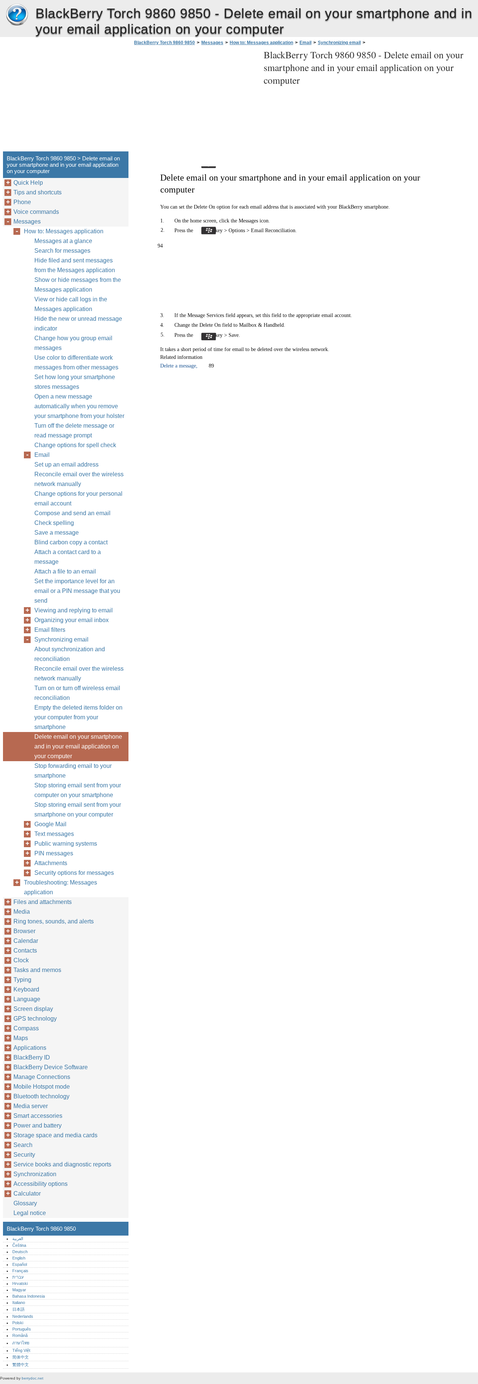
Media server (30, 1106)
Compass (26, 1028)
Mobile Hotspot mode (41, 1086)
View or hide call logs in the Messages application (70, 304)
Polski (17, 1322)
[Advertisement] (195, 100)
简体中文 (20, 1357)
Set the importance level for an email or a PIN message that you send (77, 591)
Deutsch (20, 1251)
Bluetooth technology (41, 1096)
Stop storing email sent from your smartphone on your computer (77, 810)
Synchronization (34, 1174)
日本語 (18, 1309)
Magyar (19, 1290)
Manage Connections (41, 1077)
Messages (212, 42)
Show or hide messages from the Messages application (77, 285)
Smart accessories (37, 1116)
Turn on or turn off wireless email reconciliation (77, 693)
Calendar (25, 941)
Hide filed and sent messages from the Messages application (74, 265)
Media (21, 911)
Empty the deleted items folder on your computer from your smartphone (78, 717)
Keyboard (26, 989)
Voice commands (36, 212)
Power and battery (37, 1125)
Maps (20, 1038)
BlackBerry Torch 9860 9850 (17, 15)
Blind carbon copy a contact (71, 542)
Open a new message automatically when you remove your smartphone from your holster (79, 406)
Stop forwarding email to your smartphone (73, 771)
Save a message (56, 532)
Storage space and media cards (55, 1135)
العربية (17, 1238)
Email (305, 42)
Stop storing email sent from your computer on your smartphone (77, 790)
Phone (22, 202)
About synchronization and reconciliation (69, 654)
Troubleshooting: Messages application (60, 887)
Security (24, 1154)
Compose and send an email (72, 513)
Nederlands (22, 1316)
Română (20, 1335)
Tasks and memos (37, 970)
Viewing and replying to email (73, 610)
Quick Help (28, 182)
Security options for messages (74, 873)
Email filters (49, 630)
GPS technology (35, 1018)
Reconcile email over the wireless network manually (79, 479)
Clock (21, 960)
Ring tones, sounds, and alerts (53, 921)
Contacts (25, 950)
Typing (22, 980)
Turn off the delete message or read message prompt (74, 430)
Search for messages (62, 250)
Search (22, 1145)
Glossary (25, 1203)
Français (20, 1270)
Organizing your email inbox (71, 620)
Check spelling (54, 523)
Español (19, 1264)
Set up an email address (66, 464)
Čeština (19, 1245)
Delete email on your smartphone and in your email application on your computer (78, 746)
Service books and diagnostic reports (62, 1164)
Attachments (50, 863)
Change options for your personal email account (78, 498)
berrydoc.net (32, 1378)
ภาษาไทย (21, 1343)
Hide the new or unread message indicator (78, 324)
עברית (18, 1277)
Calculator (27, 1193)
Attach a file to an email (65, 571)
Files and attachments (42, 902)
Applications (29, 1048)
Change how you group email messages (73, 343)
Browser (24, 931)
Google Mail (50, 824)
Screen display (33, 1009)
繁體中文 (20, 1364)
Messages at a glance (63, 241)
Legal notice (29, 1213)
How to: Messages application (261, 42)
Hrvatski (20, 1283)
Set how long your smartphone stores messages (74, 382)
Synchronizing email (339, 42)
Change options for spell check (75, 445)
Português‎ (21, 1329)
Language (26, 999)
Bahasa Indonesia (28, 1296)
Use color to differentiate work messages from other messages (76, 362)
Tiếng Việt (21, 1350)
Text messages (54, 834)
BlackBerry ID (31, 1057)
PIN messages (53, 853)
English (18, 1258)
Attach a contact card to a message (67, 557)
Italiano (18, 1302)
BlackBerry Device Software (50, 1067)
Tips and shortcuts (37, 192)
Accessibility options (40, 1184)
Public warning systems (65, 843)
